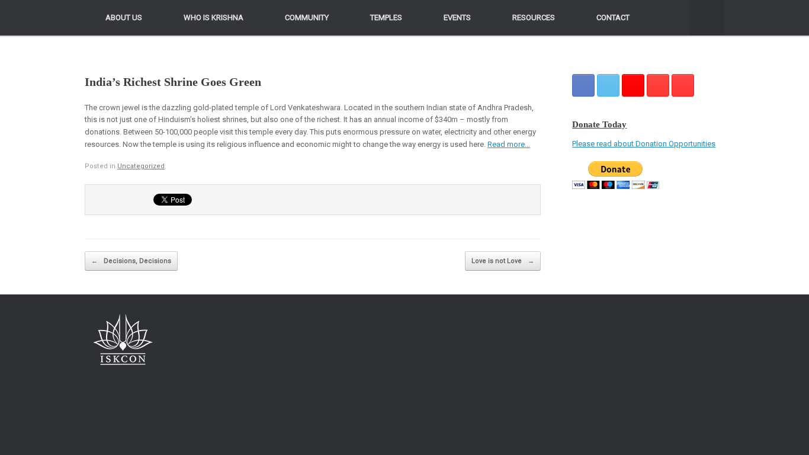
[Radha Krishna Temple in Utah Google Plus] (633, 85)
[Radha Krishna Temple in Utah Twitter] (608, 85)
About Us (123, 17)
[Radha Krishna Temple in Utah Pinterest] (658, 85)
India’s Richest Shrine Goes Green (173, 81)
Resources (533, 17)
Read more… (508, 144)
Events (457, 17)
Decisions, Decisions (131, 261)
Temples (386, 17)
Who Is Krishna (213, 17)
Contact (613, 17)
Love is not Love (502, 261)
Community (307, 17)
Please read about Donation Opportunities (643, 143)
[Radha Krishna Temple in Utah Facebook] (583, 85)
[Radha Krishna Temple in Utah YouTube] (683, 85)
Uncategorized (141, 166)
